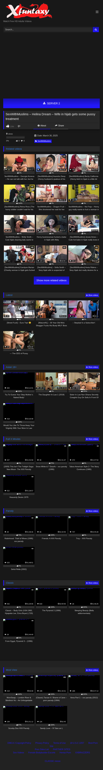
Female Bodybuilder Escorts (41, 752)
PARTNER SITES (61, 749)
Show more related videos (51, 280)
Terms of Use (59, 743)
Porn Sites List (42, 749)
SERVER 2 (53, 103)
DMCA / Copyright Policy (19, 743)
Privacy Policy (42, 743)
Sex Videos (18, 752)
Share (61, 125)
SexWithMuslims (44, 141)
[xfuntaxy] (51, 11)
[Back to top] (95, 762)
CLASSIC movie (52, 761)
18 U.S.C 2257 (77, 743)
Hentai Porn (65, 752)
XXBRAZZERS (82, 752)
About (43, 125)
